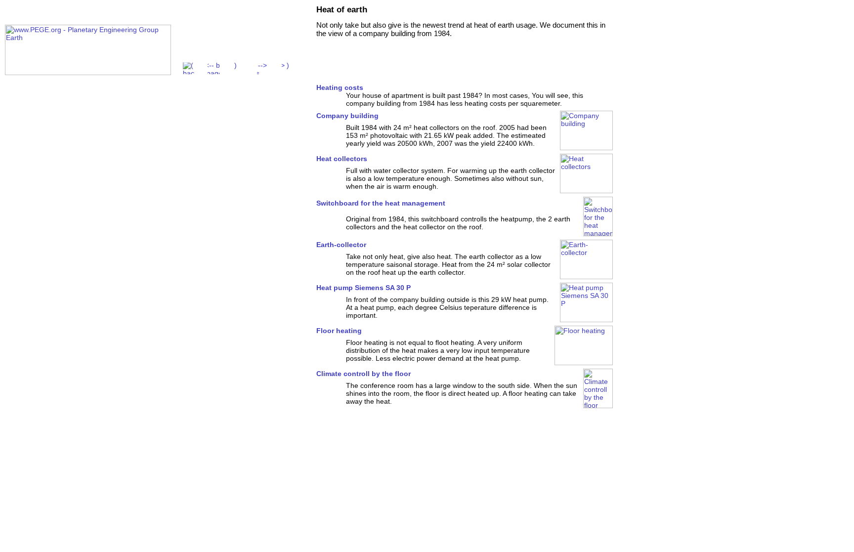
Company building (347, 116)
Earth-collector (341, 245)
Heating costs (339, 87)
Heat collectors (341, 159)
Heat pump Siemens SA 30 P (363, 288)
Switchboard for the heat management (380, 203)
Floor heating (339, 331)
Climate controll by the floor (363, 374)
